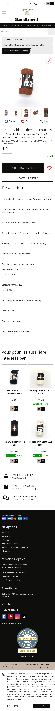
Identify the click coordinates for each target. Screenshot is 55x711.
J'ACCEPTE (42, 706)
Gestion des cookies (10, 576)
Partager (12, 121)
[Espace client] (35, 3)
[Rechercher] (51, 31)
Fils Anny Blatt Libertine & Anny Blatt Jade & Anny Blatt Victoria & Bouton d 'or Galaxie (25, 136)
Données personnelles (11, 580)
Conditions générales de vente (15, 547)
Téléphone (7, 604)
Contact (29, 3)
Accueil (7, 39)
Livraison (6, 551)
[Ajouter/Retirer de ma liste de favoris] (49, 168)
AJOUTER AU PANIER (23, 168)
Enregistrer (30, 121)
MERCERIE (18, 39)
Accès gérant (46, 667)
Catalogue (7, 536)
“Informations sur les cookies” (42, 694)
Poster (47, 121)
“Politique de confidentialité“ (31, 697)
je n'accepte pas (13, 706)
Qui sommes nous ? (11, 543)
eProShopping (7, 667)
